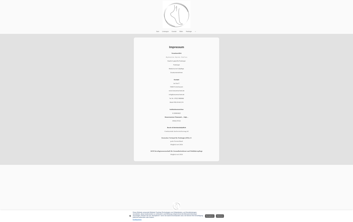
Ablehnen (220, 216)
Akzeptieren (210, 216)
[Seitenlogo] (176, 14)
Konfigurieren (137, 219)
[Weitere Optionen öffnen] (195, 31)
